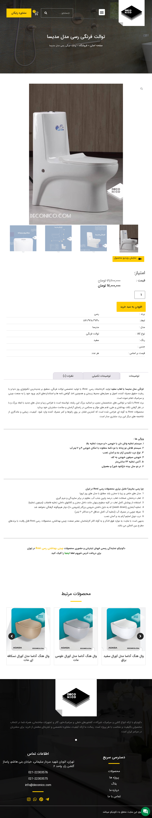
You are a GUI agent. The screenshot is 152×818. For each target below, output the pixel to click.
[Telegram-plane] (47, 799)
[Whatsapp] (35, 799)
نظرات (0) (68, 376)
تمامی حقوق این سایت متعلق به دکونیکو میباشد (126, 812)
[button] (102, 12)
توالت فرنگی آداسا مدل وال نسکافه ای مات (65, 658)
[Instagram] (29, 799)
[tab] (134, 375)
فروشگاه (83, 45)
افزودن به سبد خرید (131, 307)
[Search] (45, 13)
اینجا (67, 553)
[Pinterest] (41, 799)
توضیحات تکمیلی (101, 376)
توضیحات (134, 376)
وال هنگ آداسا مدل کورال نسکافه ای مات (113, 658)
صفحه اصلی (96, 45)
